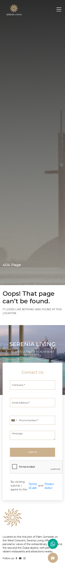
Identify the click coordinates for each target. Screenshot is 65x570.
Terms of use (33, 485)
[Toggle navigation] (58, 9)
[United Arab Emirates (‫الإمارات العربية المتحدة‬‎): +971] (14, 420)
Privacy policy (49, 485)
